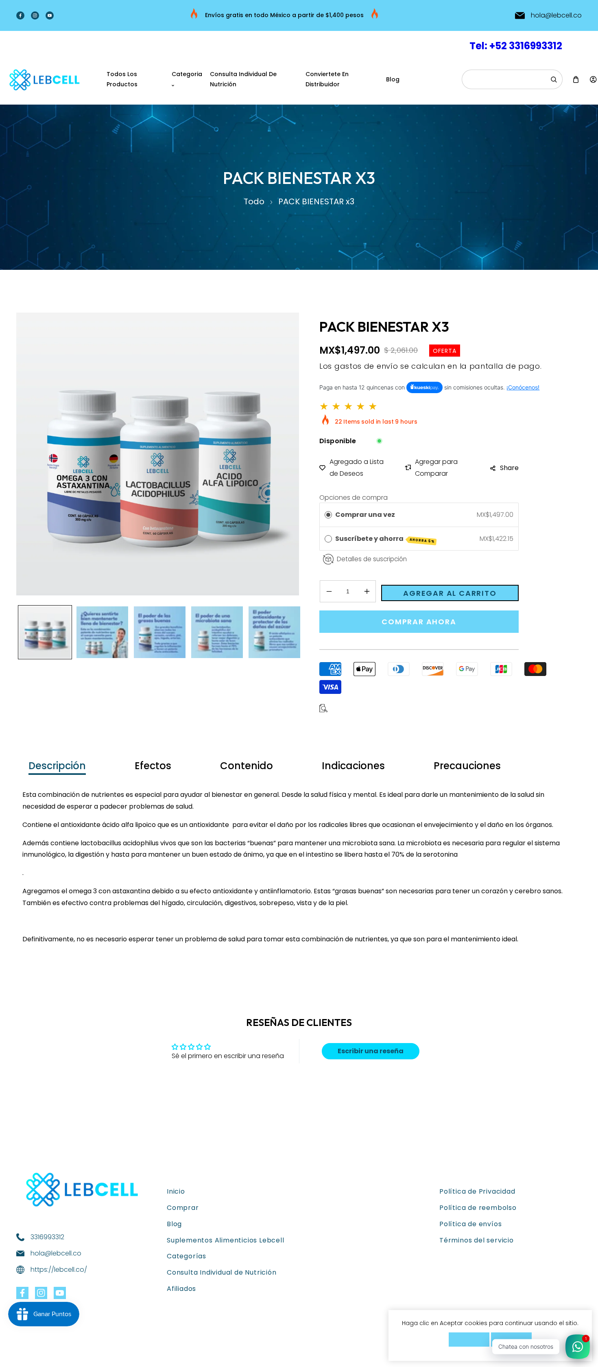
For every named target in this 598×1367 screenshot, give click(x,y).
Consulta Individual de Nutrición (222, 1272)
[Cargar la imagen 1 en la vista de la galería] (45, 632)
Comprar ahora (419, 622)
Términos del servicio (476, 1240)
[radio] (328, 515)
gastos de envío (366, 366)
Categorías (186, 1256)
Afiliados (181, 1288)
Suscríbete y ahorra (385, 539)
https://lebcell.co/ (59, 1269)
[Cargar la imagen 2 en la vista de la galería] (102, 632)
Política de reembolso (478, 1207)
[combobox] (512, 79)
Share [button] (509, 467)
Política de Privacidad (477, 1191)
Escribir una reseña (371, 1051)
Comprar (183, 1207)
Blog (174, 1224)
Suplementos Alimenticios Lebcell (225, 1240)
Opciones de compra (353, 497)
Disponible (337, 441)
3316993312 (47, 1237)
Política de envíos (470, 1224)
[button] (576, 79)
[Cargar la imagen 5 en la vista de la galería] (274, 632)
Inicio (176, 1191)
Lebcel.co (58, 1353)
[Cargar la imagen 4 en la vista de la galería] (217, 632)
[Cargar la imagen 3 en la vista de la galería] (159, 632)
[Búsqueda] (553, 79)
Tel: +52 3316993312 (515, 45)
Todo (254, 201)
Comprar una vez (365, 514)
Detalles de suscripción (372, 559)
